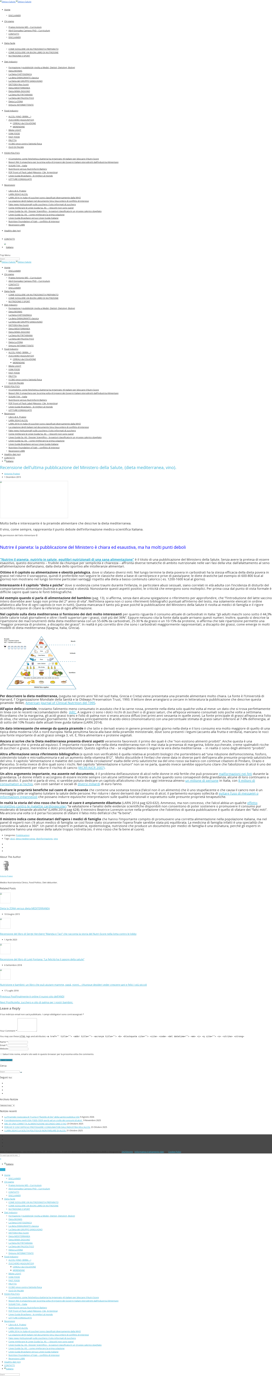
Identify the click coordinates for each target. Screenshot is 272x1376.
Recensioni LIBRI (16, 224)
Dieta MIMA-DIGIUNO (19, 91)
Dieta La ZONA (15, 101)
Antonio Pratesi (12, 473)
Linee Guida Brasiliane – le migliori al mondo (30, 175)
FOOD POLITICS (12, 152)
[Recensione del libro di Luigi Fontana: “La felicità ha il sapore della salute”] (5, 953)
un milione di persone (201, 780)
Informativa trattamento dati (149, 1151)
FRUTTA (12, 140)
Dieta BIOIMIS (15, 70)
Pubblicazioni (22, 835)
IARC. (73, 712)
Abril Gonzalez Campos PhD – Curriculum (29, 30)
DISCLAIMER (14, 15)
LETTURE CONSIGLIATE (20, 179)
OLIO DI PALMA (16, 147)
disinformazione (44, 838)
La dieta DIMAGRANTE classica (23, 77)
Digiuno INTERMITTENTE (21, 104)
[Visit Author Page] (5, 869)
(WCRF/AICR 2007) (91, 767)
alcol (12, 838)
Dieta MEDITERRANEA (19, 87)
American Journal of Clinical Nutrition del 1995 (60, 703)
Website (4, 1048)
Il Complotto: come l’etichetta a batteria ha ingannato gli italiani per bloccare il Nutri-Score (53, 158)
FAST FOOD (14, 136)
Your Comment (8, 1030)
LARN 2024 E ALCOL (18, 194)
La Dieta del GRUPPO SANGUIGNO (25, 81)
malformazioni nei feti (235, 773)
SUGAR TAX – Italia (17, 165)
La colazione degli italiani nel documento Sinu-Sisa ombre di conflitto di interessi (48, 201)
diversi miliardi (89, 784)
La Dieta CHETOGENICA (20, 74)
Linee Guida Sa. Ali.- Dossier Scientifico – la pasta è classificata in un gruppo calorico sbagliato (55, 211)
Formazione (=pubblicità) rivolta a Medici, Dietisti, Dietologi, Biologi (41, 67)
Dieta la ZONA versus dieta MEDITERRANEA (25, 908)
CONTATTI (13, 33)
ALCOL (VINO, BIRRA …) (19, 116)
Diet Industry (10, 61)
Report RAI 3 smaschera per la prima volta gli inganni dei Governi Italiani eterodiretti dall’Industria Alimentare (63, 162)
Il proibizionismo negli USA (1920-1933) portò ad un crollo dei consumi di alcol (43, 1120)
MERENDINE (19, 126)
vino (56, 838)
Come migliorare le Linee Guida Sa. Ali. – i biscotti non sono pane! (41, 207)
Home (7, 9)
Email (3, 1045)
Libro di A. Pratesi (17, 190)
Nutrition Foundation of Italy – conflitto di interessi (34, 221)
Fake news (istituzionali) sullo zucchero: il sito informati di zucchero (42, 204)
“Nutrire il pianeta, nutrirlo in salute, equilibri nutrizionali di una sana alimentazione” (67, 559)
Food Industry (11, 110)
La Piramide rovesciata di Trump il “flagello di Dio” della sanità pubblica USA (42, 1116)
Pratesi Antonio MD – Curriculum (25, 27)
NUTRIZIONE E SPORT (19, 55)
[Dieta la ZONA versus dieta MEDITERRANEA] (5, 902)
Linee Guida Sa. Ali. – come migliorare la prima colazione (36, 214)
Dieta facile (9, 43)
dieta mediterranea (25, 838)
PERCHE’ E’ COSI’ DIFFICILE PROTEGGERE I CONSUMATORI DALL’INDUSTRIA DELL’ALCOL (47, 1127)
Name (4, 1041)
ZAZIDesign (127, 1151)
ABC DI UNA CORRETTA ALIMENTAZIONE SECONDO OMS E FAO (35, 1123)
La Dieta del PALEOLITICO (21, 98)
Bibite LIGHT (14, 130)
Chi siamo (9, 21)
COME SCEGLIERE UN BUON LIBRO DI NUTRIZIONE (33, 52)
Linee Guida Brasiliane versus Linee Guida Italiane (33, 218)
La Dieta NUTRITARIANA (20, 94)
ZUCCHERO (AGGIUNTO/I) (21, 119)
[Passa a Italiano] (8, 1164)
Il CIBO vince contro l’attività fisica (25, 143)
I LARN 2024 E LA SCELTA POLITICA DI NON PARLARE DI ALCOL (35, 1130)
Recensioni (9, 185)
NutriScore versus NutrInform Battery (27, 169)
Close (2, 1169)
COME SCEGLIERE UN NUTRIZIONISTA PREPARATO (33, 49)
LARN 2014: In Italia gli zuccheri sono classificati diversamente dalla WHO (44, 197)
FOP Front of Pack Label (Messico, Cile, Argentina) (33, 172)
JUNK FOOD (14, 133)
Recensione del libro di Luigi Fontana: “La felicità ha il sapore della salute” (42, 959)
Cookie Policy (174, 1151)
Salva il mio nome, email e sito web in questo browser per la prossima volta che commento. (48, 1054)
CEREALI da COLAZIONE (24, 123)
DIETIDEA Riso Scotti (18, 84)
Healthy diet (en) (12, 230)
